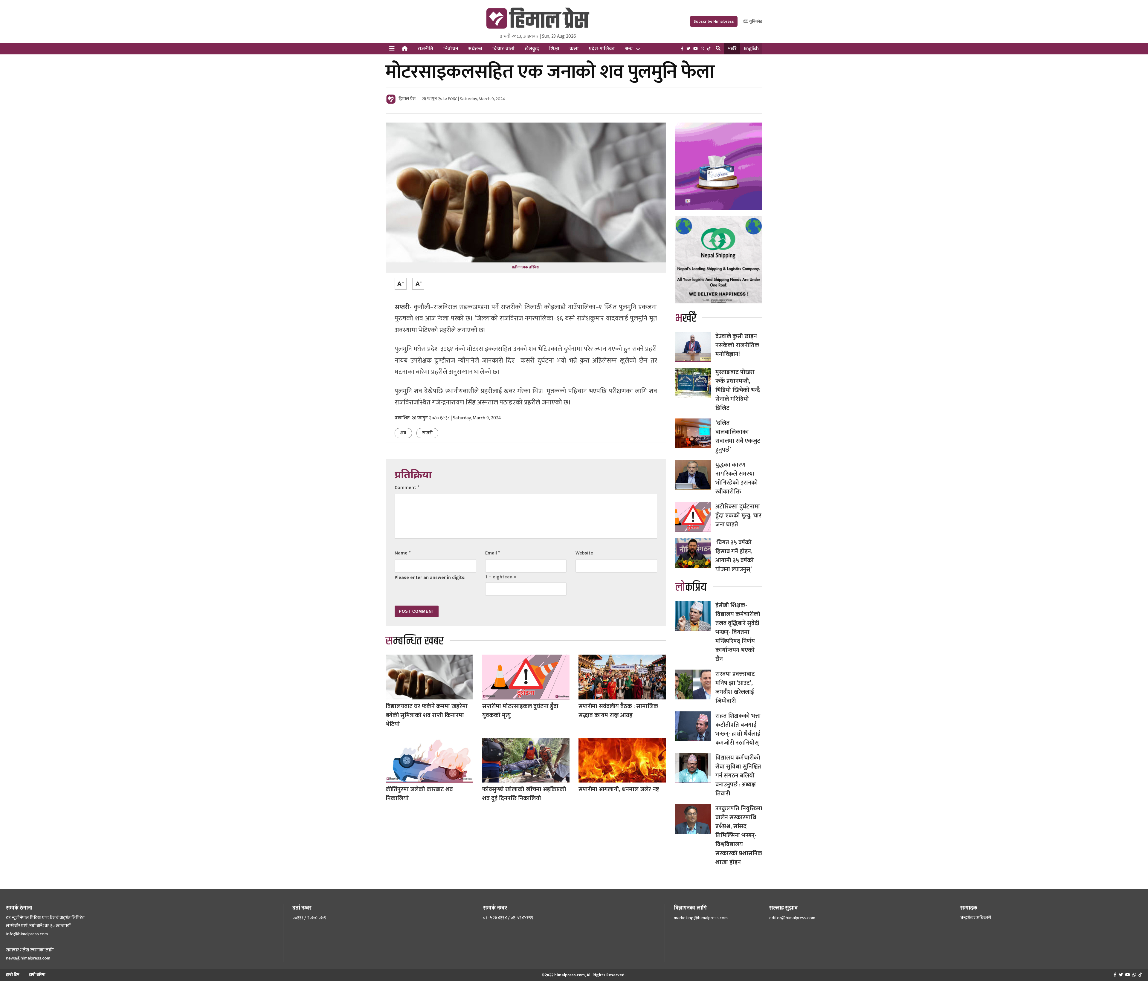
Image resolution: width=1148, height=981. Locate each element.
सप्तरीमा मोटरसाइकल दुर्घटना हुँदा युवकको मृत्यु (520, 710)
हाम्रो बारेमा (37, 974)
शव (403, 433)
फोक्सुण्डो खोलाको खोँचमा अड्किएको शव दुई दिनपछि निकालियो (524, 793)
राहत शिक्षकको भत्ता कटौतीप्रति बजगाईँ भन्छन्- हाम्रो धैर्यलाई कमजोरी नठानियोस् (738, 729)
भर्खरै (732, 49)
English (751, 49)
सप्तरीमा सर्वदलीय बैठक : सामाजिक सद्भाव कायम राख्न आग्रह (618, 710)
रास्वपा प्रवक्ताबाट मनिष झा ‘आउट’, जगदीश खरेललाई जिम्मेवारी (735, 687)
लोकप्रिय (691, 587)
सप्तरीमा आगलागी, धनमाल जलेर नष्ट (618, 789)
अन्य (629, 49)
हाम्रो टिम (12, 974)
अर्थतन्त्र (475, 49)
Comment (407, 488)
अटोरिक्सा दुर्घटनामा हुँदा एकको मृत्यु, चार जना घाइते (738, 516)
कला (574, 49)
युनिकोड (755, 21)
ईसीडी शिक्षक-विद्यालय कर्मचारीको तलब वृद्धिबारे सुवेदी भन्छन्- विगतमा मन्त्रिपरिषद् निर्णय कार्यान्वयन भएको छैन (737, 632)
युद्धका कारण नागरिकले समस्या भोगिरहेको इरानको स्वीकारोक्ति (736, 478)
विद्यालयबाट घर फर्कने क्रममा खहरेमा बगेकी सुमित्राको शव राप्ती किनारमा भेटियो (427, 715)
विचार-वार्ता (503, 49)
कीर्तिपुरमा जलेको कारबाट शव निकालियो (419, 793)
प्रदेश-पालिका (602, 49)
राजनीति (425, 49)
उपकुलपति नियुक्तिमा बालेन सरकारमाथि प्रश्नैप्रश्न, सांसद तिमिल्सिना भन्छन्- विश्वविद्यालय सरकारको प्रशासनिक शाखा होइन (738, 835)
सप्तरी (427, 433)
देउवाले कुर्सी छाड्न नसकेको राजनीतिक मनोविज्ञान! (737, 345)
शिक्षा (554, 49)
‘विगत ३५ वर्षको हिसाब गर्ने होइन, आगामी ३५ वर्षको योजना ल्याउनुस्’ (734, 555)
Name (402, 553)
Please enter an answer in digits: (430, 578)
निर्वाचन (450, 49)
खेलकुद (532, 49)
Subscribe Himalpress (714, 21)
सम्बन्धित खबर (415, 641)
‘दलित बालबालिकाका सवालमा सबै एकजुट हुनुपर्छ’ (737, 436)
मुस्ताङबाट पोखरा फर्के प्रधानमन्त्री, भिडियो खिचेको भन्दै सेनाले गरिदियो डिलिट (737, 390)
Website (584, 553)
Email (492, 553)
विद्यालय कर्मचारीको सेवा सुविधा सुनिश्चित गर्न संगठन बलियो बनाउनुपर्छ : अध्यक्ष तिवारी (738, 776)
